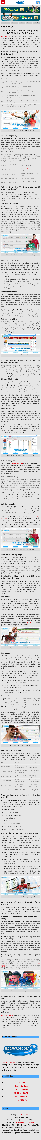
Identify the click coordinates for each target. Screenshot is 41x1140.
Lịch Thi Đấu (21, 1100)
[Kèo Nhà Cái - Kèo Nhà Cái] (20, 2)
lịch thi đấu (31, 623)
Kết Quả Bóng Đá (21, 1089)
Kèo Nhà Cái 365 (8, 1062)
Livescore (21, 1082)
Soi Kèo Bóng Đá (21, 1096)
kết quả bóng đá (17, 464)
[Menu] (3, 2)
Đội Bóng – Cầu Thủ (21, 1093)
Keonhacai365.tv (7, 1015)
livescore (30, 169)
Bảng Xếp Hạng (21, 1086)
